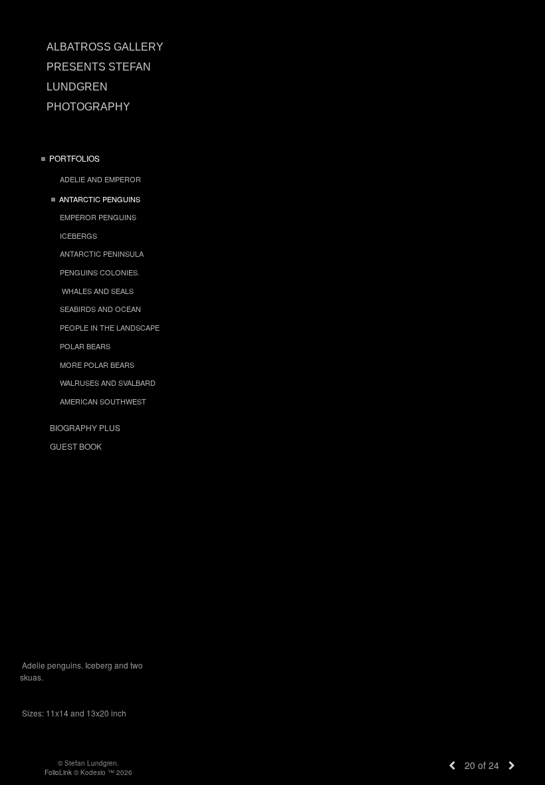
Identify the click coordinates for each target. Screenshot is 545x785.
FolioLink (58, 772)
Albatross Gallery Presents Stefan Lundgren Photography (105, 76)
